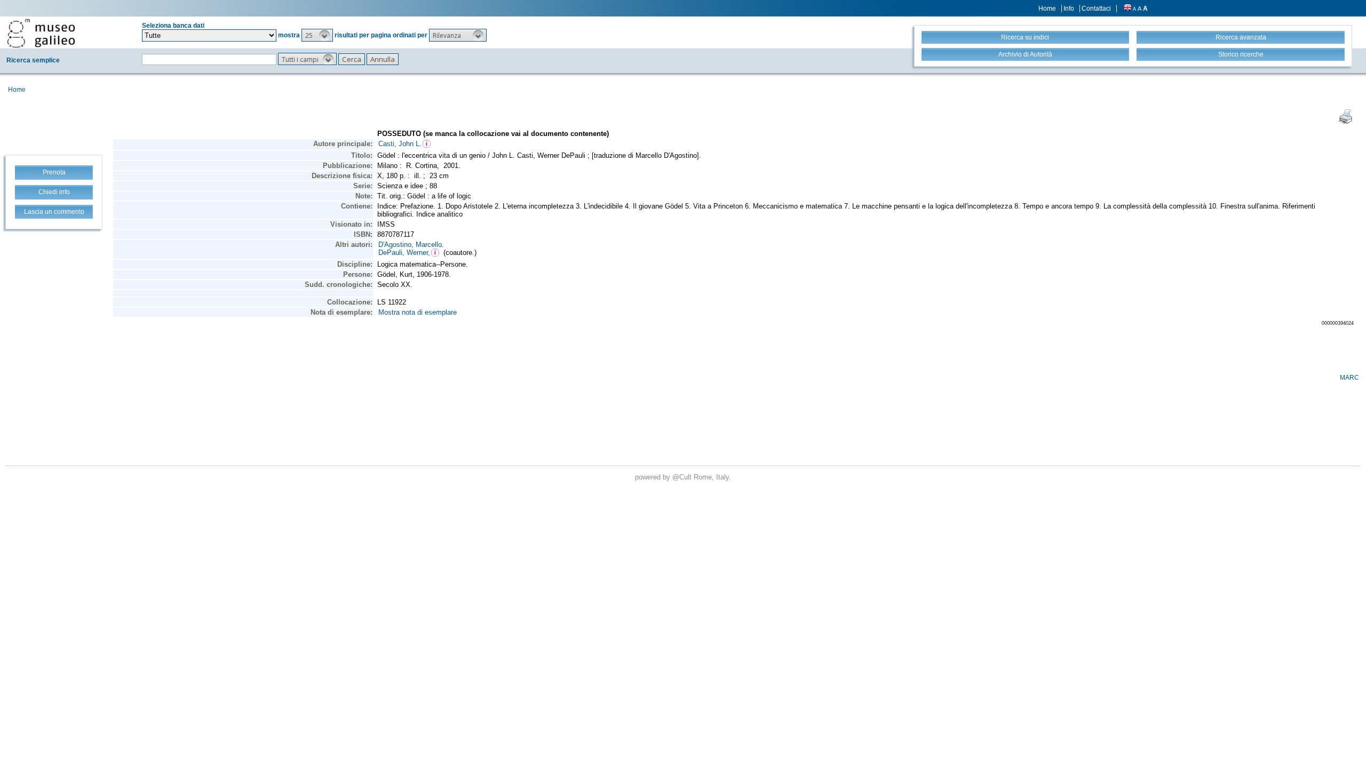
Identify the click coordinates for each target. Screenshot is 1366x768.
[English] (1127, 8)
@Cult (683, 477)
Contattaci (1096, 8)
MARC (1349, 377)
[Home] (41, 33)
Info (1068, 8)
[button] (317, 35)
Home (1047, 8)
